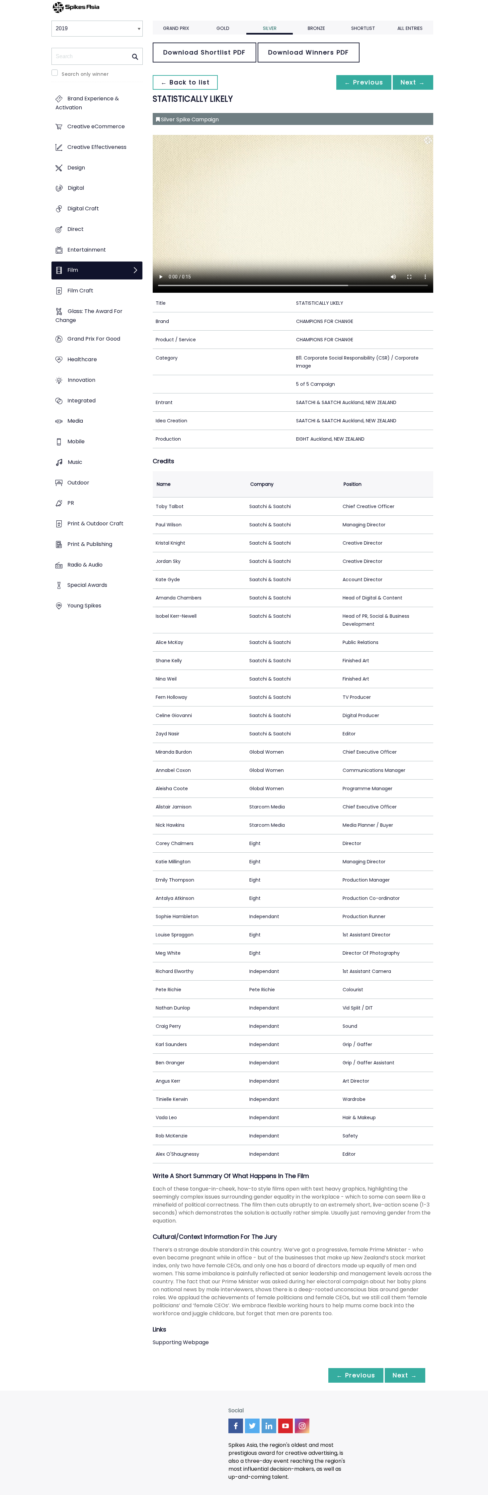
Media (75, 421)
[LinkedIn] (269, 1426)
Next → (413, 82)
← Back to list (185, 82)
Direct (75, 229)
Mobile (76, 442)
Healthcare (82, 360)
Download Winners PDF (308, 52)
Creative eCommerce (96, 127)
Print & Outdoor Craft (95, 523)
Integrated (81, 400)
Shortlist (363, 28)
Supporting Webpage (181, 1342)
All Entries (410, 28)
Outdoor (78, 482)
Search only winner (85, 74)
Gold (222, 28)
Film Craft (80, 290)
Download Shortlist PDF (204, 52)
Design (76, 167)
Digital (76, 188)
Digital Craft (83, 208)
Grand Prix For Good (93, 339)
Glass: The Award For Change (88, 315)
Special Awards (87, 585)
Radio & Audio (85, 565)
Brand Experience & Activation (87, 103)
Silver (270, 28)
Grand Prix (176, 28)
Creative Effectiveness (96, 147)
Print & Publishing (89, 544)
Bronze (316, 28)
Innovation (81, 380)
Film (72, 270)
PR (70, 503)
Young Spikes (84, 605)
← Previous (363, 82)
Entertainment (86, 250)
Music (75, 462)
